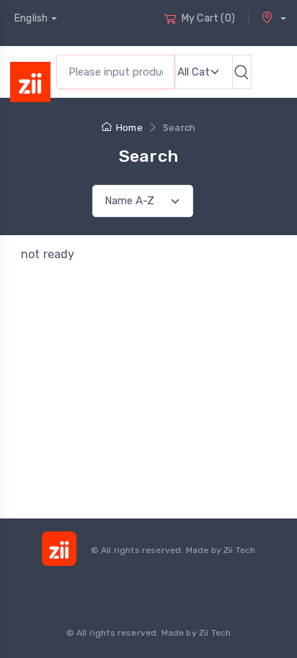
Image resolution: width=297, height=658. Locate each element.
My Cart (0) (208, 18)
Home (129, 127)
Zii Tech (239, 550)
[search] (242, 72)
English (31, 18)
